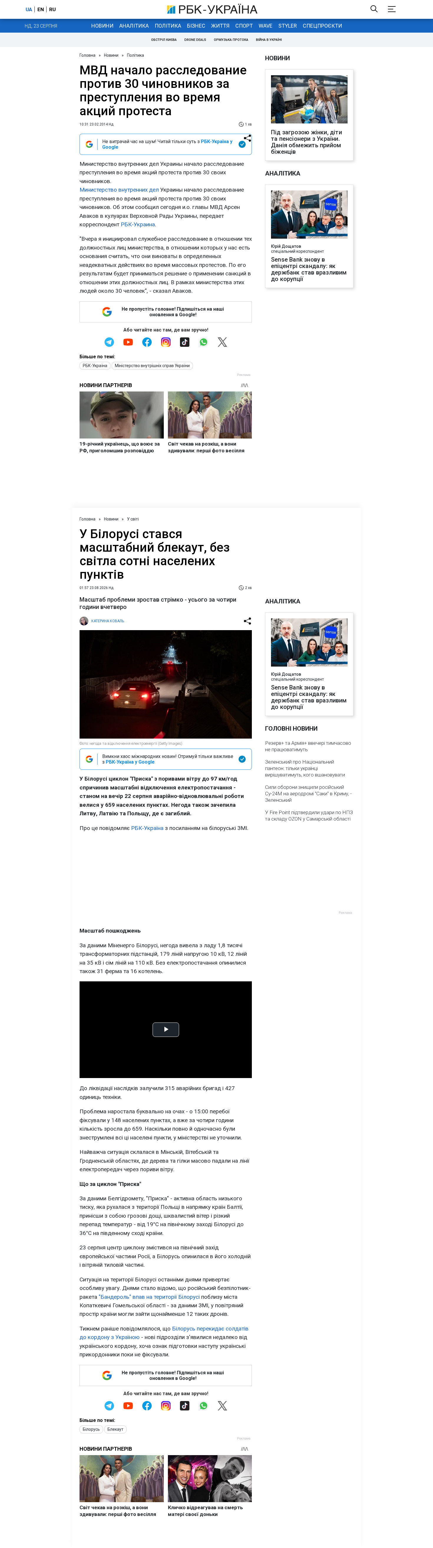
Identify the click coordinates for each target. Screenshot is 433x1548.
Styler (287, 26)
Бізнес (196, 26)
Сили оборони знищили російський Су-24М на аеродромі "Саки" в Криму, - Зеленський (308, 793)
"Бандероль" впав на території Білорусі (149, 1296)
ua (29, 9)
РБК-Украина (138, 224)
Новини (102, 26)
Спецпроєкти (322, 26)
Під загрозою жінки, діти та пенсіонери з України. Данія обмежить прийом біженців (306, 142)
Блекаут (115, 1429)
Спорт (244, 26)
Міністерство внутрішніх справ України (152, 365)
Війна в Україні (269, 40)
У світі (133, 519)
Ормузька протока (231, 40)
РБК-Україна (95, 365)
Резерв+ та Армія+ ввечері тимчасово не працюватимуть (308, 746)
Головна (87, 55)
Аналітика (134, 26)
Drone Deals (195, 40)
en (40, 9)
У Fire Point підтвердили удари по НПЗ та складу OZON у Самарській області (309, 815)
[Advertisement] (166, 879)
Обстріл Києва (164, 40)
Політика (168, 26)
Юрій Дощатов (286, 246)
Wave (265, 26)
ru (52, 9)
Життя (220, 26)
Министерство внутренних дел (119, 189)
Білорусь (91, 1429)
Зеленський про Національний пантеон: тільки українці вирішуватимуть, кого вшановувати (305, 768)
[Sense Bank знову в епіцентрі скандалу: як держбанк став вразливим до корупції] (309, 215)
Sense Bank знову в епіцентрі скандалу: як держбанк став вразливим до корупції (309, 269)
